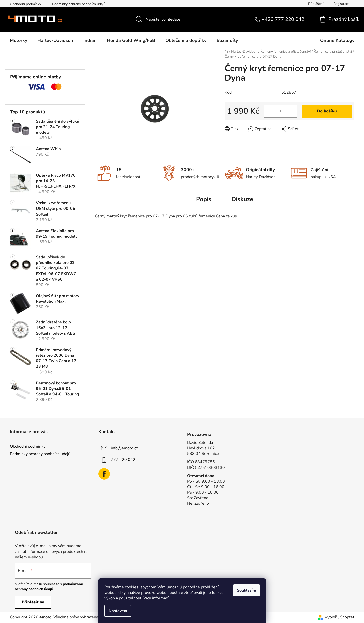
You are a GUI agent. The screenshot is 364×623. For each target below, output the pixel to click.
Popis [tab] (203, 199)
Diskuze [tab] (242, 199)
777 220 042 (123, 459)
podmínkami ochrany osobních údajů (49, 586)
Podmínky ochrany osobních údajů (78, 4)
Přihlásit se (33, 602)
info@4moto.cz (124, 448)
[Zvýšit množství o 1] (293, 111)
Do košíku (327, 111)
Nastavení (118, 611)
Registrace (341, 3)
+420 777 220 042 (283, 19)
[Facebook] (104, 474)
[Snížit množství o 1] (268, 111)
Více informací (156, 598)
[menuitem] (18, 40)
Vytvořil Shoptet (339, 617)
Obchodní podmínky (25, 4)
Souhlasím (246, 590)
